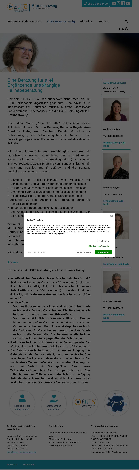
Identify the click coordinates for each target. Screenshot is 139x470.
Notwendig (104, 241)
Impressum (42, 252)
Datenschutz (32, 252)
